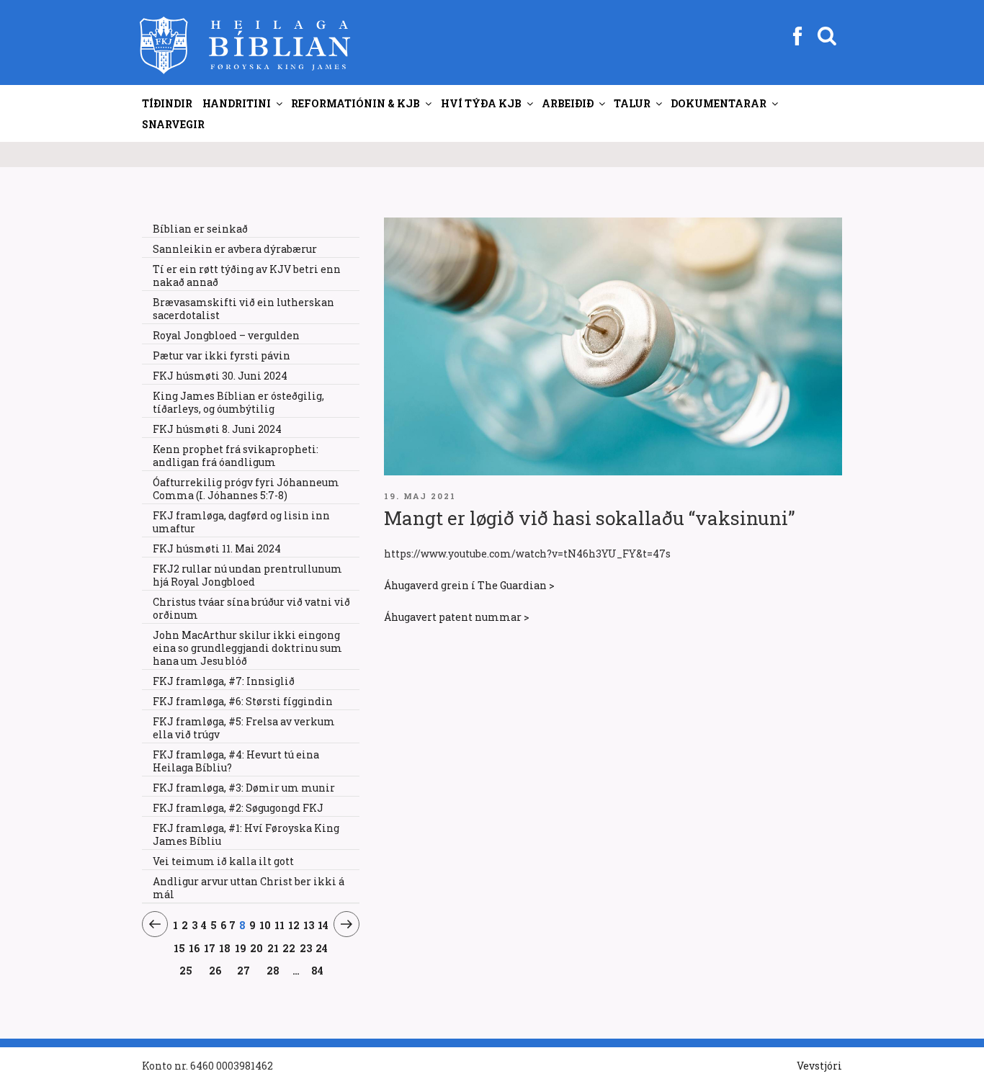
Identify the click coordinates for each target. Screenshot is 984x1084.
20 (256, 948)
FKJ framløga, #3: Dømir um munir (244, 787)
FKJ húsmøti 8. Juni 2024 (217, 429)
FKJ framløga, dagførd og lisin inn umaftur (241, 522)
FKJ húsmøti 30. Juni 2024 (220, 375)
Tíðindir (167, 103)
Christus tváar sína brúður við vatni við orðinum (251, 608)
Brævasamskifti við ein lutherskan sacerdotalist (243, 308)
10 (265, 925)
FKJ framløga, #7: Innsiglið (224, 681)
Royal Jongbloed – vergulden (226, 335)
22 (289, 948)
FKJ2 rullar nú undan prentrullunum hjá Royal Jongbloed (247, 575)
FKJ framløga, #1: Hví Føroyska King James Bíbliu (246, 834)
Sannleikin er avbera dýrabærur (235, 249)
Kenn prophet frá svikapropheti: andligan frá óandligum (235, 455)
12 (294, 925)
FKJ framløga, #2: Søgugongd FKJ (238, 808)
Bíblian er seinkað (200, 229)
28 (273, 970)
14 (323, 925)
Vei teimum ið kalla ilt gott (223, 861)
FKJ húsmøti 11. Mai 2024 (217, 548)
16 (194, 948)
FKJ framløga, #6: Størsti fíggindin (243, 701)
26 (215, 970)
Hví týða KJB (481, 103)
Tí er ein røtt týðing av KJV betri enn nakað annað (247, 275)
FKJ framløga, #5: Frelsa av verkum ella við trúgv (244, 728)
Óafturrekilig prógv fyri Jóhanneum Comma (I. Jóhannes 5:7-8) (246, 488)
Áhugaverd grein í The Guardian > (469, 585)
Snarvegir (173, 124)
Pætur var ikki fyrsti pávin (221, 355)
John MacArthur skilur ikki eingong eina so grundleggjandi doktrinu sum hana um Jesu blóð (247, 648)
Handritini (236, 103)
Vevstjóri (819, 1065)
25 (186, 970)
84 (317, 970)
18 (225, 948)
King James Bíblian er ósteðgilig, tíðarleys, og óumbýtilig (238, 402)
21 (273, 948)
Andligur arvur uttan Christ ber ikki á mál (248, 887)
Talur (632, 103)
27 (243, 970)
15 (180, 948)
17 (210, 948)
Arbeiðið (568, 103)
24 (322, 948)
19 (241, 948)
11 (280, 925)
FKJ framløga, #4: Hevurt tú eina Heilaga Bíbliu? (236, 761)
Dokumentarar (718, 103)
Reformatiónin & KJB (355, 103)
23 (306, 948)
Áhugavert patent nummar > (456, 617)
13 (309, 925)
